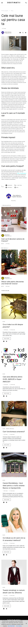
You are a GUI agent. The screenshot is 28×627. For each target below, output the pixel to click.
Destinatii (14, 3)
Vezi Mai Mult (11, 626)
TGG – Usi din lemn (21, 173)
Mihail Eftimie (7, 234)
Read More (6, 338)
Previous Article (6, 205)
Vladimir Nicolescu (8, 32)
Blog (12, 10)
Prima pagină (4, 10)
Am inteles (19, 626)
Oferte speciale (10, 428)
